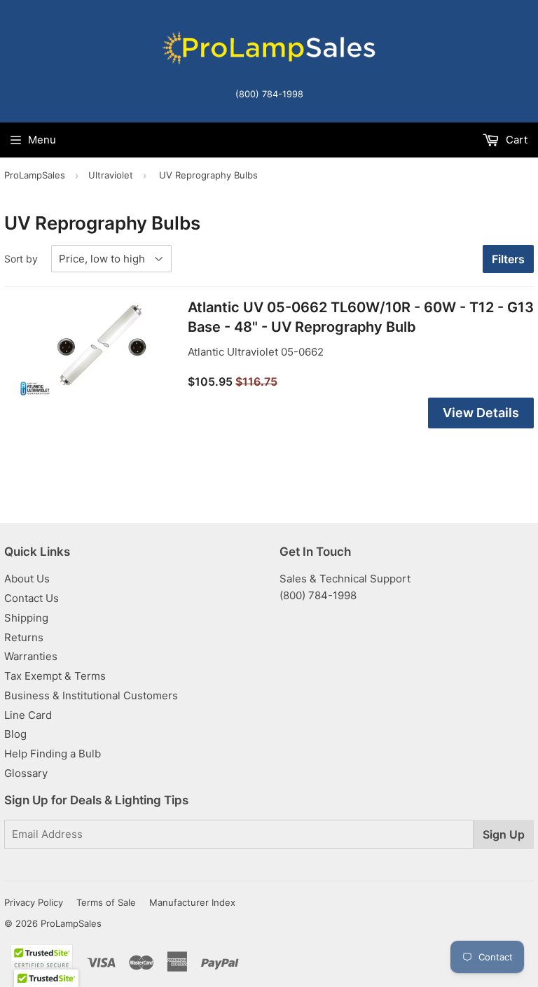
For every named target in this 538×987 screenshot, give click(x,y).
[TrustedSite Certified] (42, 957)
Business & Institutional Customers (91, 695)
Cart (515, 139)
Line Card (28, 715)
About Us (27, 578)
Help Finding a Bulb (52, 753)
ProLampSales (34, 175)
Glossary (26, 773)
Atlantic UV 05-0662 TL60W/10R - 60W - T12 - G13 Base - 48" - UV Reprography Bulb (361, 317)
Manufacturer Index (192, 902)
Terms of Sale (106, 902)
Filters (508, 259)
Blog (15, 734)
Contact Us (31, 598)
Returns (23, 637)
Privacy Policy (33, 902)
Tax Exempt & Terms (55, 675)
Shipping (26, 617)
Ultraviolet (110, 175)
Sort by (21, 259)
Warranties (30, 656)
